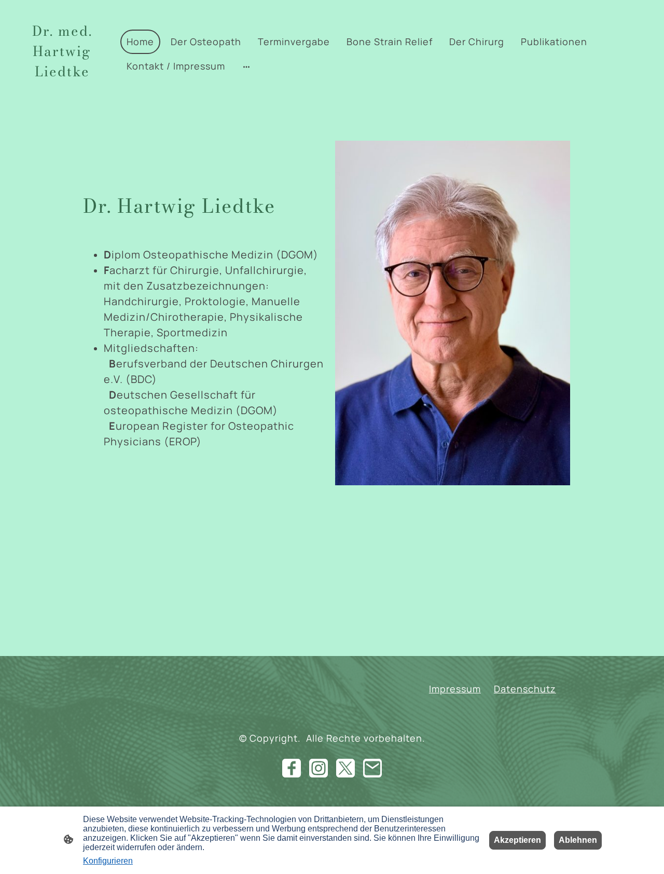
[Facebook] (291, 768)
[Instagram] (318, 768)
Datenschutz (525, 688)
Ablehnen (578, 840)
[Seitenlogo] (62, 95)
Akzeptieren (517, 840)
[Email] (372, 768)
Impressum (455, 688)
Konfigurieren (108, 860)
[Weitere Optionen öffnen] (246, 66)
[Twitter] (345, 768)
